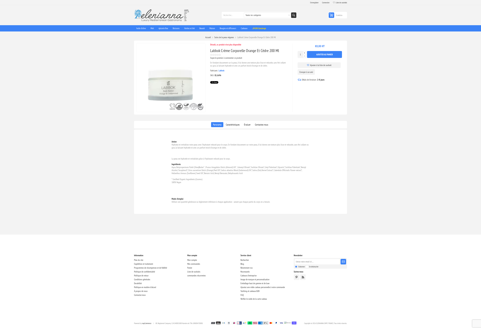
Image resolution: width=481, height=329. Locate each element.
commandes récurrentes (196, 275)
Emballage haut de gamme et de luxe (255, 283)
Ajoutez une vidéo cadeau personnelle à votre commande (263, 287)
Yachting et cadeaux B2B (250, 291)
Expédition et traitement (143, 263)
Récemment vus (247, 267)
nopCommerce (146, 323)
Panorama (217, 124)
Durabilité (138, 283)
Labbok (221, 70)
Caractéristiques (233, 124)
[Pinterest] (296, 277)
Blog (242, 263)
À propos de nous (141, 291)
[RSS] (303, 277)
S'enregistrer (314, 2)
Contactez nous (261, 124)
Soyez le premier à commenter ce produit (226, 57)
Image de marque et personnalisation (255, 279)
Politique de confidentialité (144, 271)
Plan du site (138, 260)
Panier (189, 267)
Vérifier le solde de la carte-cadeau (254, 298)
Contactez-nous (140, 295)
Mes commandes (193, 263)
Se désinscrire (313, 266)
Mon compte (192, 260)
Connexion (325, 2)
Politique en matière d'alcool (145, 287)
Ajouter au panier (324, 54)
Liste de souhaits (193, 271)
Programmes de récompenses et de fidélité (150, 267)
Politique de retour (141, 275)
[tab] (217, 124)
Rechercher (293, 15)
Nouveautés (245, 271)
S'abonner (301, 266)
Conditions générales (142, 279)
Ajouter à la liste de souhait (320, 65)
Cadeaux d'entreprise (249, 275)
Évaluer (247, 124)
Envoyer (343, 261)
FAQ (242, 295)
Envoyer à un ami (306, 72)
